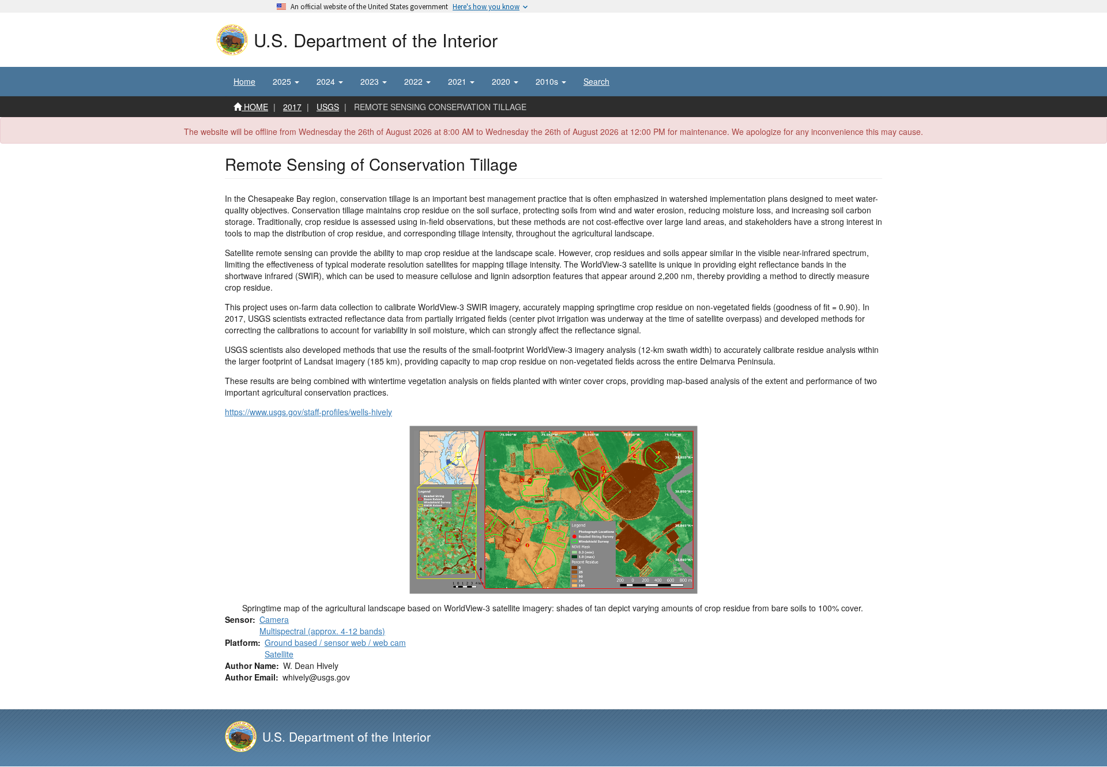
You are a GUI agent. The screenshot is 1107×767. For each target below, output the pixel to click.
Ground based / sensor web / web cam (335, 642)
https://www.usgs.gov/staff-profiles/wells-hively (308, 412)
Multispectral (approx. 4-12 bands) (322, 631)
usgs (328, 106)
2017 (292, 106)
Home (244, 81)
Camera (274, 619)
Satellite (279, 654)
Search (596, 81)
